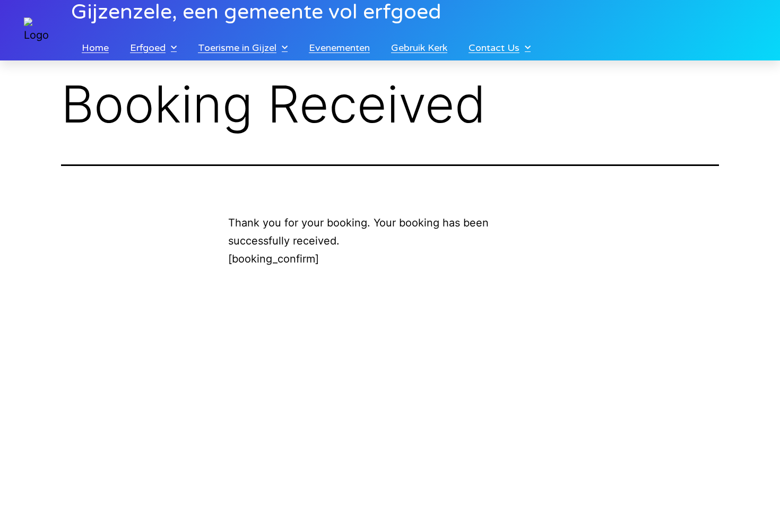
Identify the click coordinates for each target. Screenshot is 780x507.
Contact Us (494, 48)
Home (95, 48)
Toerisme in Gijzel (237, 48)
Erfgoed (148, 48)
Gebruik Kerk (419, 48)
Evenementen (339, 48)
